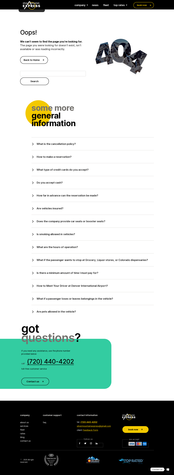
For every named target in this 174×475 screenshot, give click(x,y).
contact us (25, 441)
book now (142, 5)
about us (24, 422)
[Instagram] (91, 443)
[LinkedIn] (96, 443)
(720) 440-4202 (88, 422)
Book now (133, 429)
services (24, 426)
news (95, 5)
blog (22, 437)
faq (44, 422)
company (80, 5)
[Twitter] (85, 443)
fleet (106, 5)
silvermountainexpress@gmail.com (94, 426)
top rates (119, 5)
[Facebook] (79, 443)
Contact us (33, 381)
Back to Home (32, 60)
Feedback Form (90, 430)
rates (22, 433)
